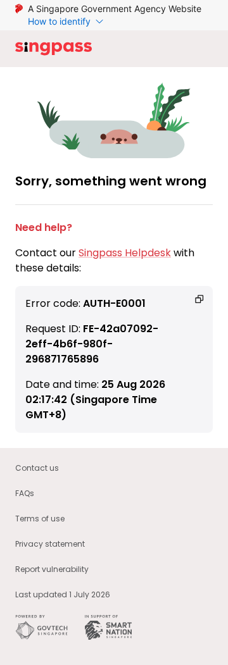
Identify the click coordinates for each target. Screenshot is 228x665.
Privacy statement (50, 543)
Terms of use (40, 518)
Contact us (37, 468)
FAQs (24, 493)
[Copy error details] (199, 299)
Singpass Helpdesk (125, 252)
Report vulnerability (52, 569)
